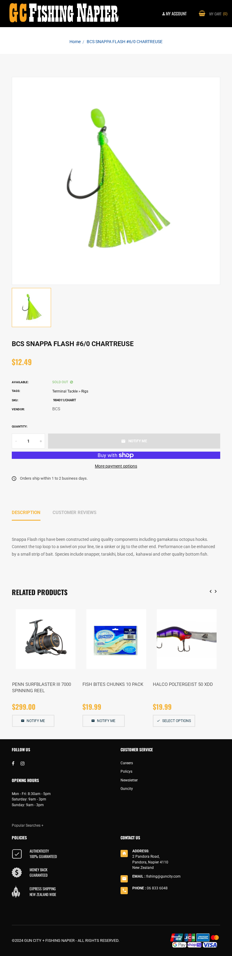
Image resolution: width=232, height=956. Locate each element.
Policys (126, 771)
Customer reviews (74, 512)
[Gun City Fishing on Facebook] (13, 763)
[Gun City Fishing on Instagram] (22, 763)
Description (26, 512)
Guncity (127, 789)
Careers (127, 763)
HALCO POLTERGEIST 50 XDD (183, 684)
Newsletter (129, 780)
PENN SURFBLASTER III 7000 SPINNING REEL (41, 687)
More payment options (116, 466)
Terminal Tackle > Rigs (70, 391)
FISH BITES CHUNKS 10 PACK (112, 684)
